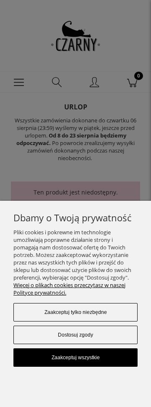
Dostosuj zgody (75, 335)
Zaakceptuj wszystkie (76, 357)
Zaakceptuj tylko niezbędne (75, 312)
